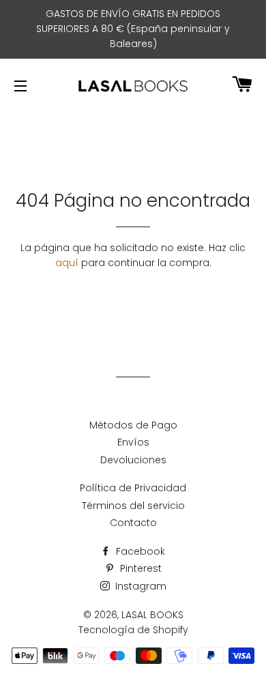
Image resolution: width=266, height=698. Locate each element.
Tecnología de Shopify (133, 630)
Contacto (133, 522)
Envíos (133, 442)
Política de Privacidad (133, 488)
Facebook (139, 551)
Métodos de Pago (133, 425)
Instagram (139, 586)
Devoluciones (133, 460)
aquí (66, 263)
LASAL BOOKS (152, 615)
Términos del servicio (133, 505)
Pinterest (139, 568)
